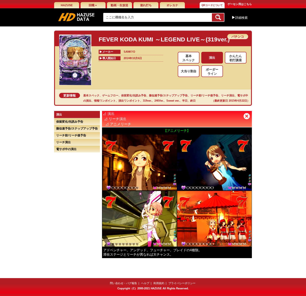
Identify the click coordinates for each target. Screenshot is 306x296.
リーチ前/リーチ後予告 (204, 95)
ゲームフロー (110, 95)
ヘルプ (145, 283)
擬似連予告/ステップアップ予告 (168, 95)
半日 (185, 100)
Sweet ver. (172, 100)
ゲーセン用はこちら (240, 4)
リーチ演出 (228, 95)
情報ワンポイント (105, 100)
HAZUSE (67, 5)
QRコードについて (212, 5)
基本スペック (91, 95)
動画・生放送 (119, 5)
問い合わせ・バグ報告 (123, 283)
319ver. (147, 100)
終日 (193, 100)
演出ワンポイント (129, 100)
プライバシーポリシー (181, 283)
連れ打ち (146, 5)
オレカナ (172, 5)
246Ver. (159, 100)
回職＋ (93, 5)
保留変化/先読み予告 (133, 95)
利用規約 (158, 283)
